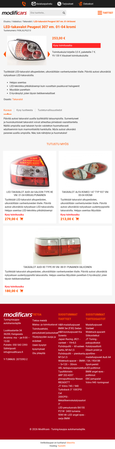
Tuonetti (61, 446)
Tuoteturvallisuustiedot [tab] (50, 110)
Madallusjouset (94, 324)
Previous (5, 54)
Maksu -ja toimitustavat (44, 324)
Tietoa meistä (39, 320)
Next (49, 54)
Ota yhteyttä (38, 353)
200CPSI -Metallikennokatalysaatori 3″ (72, 400)
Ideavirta (70, 442)
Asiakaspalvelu (44, 3)
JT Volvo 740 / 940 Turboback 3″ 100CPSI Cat (70, 390)
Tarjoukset (67, 3)
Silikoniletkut (92, 335)
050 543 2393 (20, 344)
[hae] (64, 13)
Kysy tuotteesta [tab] (24, 110)
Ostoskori (88, 3)
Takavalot (27, 21)
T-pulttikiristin (65, 371)
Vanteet (90, 328)
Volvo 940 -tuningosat (97, 382)
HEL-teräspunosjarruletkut (72, 368)
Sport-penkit (92, 364)
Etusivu (7, 21)
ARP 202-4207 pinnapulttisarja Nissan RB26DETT (70, 379)
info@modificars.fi (13, 352)
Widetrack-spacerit (95, 332)
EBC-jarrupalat (93, 378)
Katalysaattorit (93, 346)
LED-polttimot (93, 368)
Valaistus (16, 21)
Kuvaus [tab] (8, 110)
